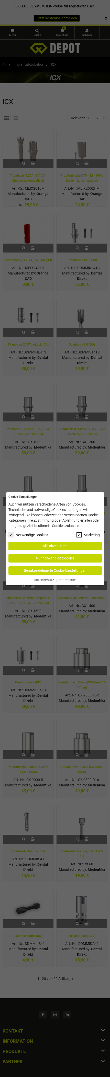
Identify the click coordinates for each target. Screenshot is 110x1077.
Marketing (92, 535)
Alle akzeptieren (55, 546)
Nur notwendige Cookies (55, 558)
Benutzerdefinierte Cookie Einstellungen (55, 570)
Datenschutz (44, 580)
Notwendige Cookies (32, 535)
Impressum (67, 580)
